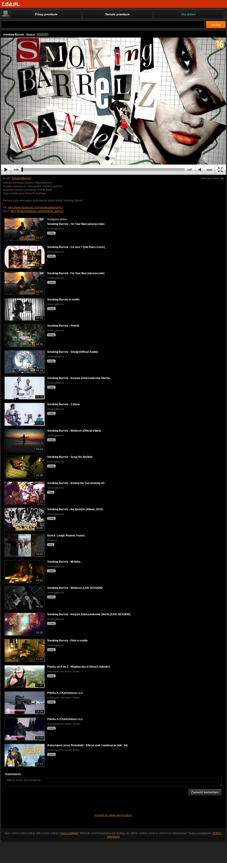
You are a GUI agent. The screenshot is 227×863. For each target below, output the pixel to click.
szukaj (215, 24)
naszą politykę (69, 833)
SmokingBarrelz (21, 178)
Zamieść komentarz (205, 792)
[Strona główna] (11, 4)
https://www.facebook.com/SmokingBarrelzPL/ (35, 207)
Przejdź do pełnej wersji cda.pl (113, 815)
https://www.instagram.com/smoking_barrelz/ (37, 211)
